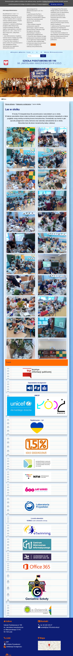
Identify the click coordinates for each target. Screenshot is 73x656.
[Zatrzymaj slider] (36, 95)
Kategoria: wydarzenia (23, 104)
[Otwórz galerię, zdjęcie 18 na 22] (52, 306)
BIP (7, 642)
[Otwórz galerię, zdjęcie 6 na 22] (52, 179)
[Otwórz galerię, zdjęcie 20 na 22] (52, 328)
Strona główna (14, 52)
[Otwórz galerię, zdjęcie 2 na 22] (52, 137)
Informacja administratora (57, 52)
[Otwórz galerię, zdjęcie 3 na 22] (21, 158)
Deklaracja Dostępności (14, 647)
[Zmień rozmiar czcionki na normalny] (33, 52)
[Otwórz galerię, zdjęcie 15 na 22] (21, 285)
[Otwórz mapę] (49, 645)
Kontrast (47, 52)
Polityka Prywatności (13, 644)
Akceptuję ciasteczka (57, 4)
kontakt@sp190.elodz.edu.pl (49, 627)
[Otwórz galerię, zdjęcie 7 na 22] (21, 201)
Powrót (8, 362)
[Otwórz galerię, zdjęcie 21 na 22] (21, 349)
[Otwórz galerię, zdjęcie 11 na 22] (21, 243)
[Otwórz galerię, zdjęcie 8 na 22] (52, 201)
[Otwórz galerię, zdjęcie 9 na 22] (21, 222)
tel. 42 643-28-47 (46, 625)
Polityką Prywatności (48, 1)
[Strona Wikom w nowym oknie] (8, 655)
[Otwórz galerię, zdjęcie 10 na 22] (52, 222)
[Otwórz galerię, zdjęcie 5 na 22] (21, 179)
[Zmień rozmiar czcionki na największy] (41, 52)
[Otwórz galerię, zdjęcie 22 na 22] (52, 349)
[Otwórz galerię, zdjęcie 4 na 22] (52, 158)
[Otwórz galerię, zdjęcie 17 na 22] (21, 306)
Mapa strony (22, 52)
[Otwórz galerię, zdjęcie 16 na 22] (52, 285)
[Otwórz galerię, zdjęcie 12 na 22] (52, 243)
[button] (2, 82)
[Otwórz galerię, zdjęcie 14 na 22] (52, 264)
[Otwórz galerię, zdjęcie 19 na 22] (21, 328)
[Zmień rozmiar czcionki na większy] (37, 52)
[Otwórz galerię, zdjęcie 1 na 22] (21, 137)
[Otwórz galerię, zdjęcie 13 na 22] (21, 264)
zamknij (53, 44)
